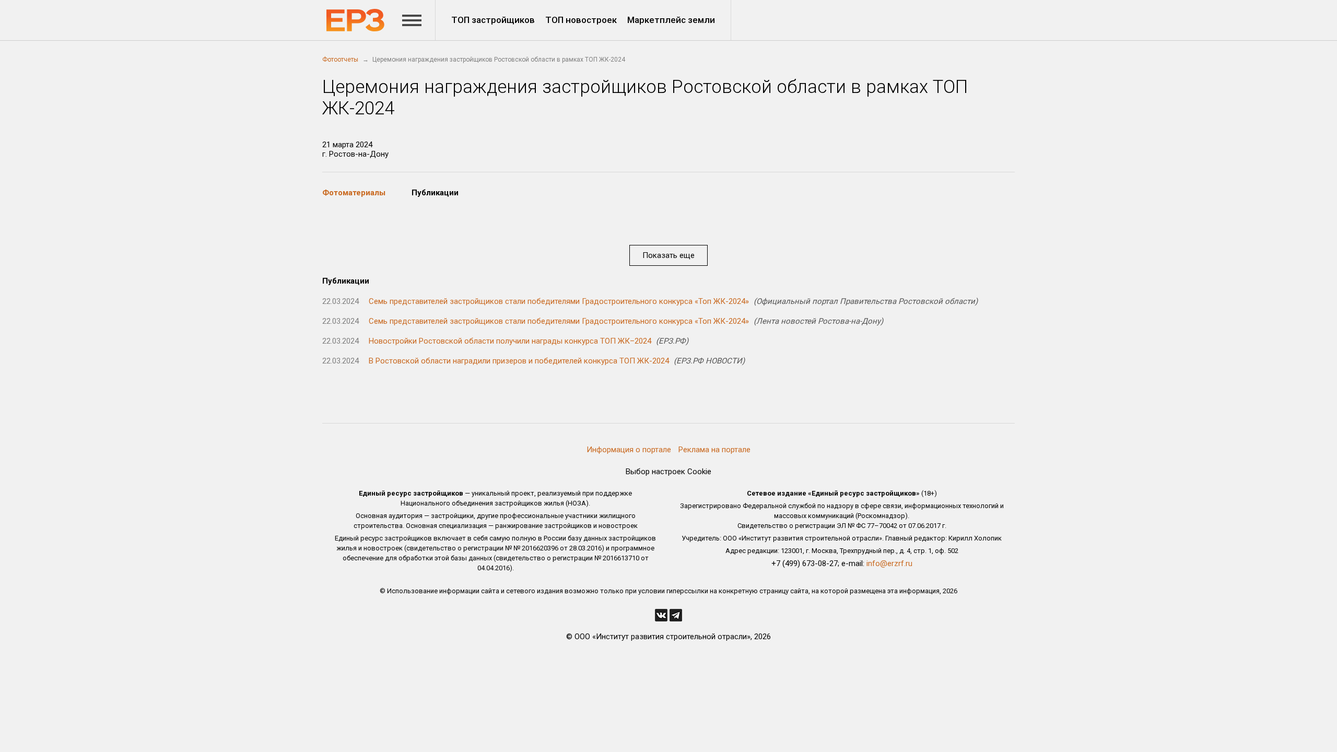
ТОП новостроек (581, 20)
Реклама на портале (714, 449)
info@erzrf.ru (889, 563)
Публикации (435, 192)
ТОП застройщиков (493, 20)
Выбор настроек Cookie (668, 471)
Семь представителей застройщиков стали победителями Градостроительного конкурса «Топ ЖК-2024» (559, 301)
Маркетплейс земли (671, 20)
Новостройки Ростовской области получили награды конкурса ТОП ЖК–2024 (510, 341)
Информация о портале (629, 449)
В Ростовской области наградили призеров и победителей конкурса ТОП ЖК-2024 (519, 361)
